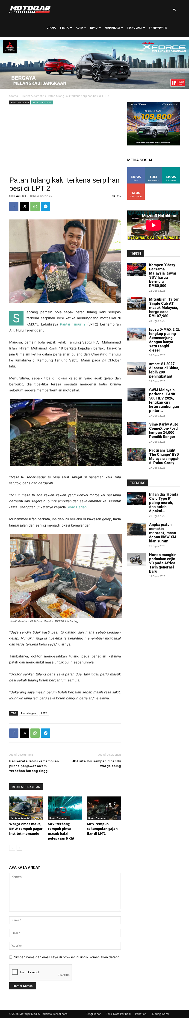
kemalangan (28, 713)
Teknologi (134, 27)
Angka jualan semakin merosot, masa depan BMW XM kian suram (162, 532)
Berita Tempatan (42, 102)
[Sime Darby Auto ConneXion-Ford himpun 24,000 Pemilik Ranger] (136, 428)
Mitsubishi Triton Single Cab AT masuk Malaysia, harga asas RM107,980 (164, 307)
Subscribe (136, 185)
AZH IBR (21, 196)
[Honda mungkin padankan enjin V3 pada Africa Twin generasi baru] (136, 559)
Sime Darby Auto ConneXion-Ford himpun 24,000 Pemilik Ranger (163, 430)
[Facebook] (13, 206)
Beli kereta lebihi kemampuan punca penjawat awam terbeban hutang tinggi (34, 766)
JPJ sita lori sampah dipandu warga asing (96, 763)
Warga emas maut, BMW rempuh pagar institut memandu (26, 829)
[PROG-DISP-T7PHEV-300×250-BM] (153, 144)
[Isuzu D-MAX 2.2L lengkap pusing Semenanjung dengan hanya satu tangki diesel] (136, 334)
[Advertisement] (65, 140)
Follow (153, 169)
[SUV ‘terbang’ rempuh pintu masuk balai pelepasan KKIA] (65, 808)
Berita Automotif (33, 96)
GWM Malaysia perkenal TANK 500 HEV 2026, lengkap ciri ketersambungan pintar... (164, 400)
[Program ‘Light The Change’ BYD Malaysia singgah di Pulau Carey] (136, 454)
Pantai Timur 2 (73, 324)
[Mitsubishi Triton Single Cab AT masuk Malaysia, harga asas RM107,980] (136, 303)
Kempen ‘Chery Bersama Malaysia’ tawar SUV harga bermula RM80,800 (163, 275)
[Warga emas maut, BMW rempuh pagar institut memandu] (26, 808)
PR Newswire (158, 27)
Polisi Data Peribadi (118, 1014)
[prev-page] (12, 848)
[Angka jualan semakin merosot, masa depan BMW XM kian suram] (136, 529)
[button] (174, 9)
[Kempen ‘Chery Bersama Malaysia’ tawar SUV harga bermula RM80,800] (136, 269)
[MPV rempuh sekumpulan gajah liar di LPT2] (104, 808)
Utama (51, 27)
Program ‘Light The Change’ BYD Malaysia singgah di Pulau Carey (164, 456)
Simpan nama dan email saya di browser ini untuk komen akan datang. (67, 957)
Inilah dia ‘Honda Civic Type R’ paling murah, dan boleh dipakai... (163, 502)
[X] (24, 206)
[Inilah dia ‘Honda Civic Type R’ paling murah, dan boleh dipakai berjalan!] (136, 498)
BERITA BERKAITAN (26, 787)
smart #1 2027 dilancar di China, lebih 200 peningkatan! (164, 370)
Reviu (93, 27)
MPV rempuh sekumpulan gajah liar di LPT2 (102, 829)
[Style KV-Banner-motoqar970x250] (94, 87)
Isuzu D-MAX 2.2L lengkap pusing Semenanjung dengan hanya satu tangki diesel (164, 339)
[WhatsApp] (35, 206)
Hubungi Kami (160, 1014)
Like (136, 169)
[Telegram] (45, 206)
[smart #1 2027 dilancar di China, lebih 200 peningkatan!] (136, 368)
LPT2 (44, 713)
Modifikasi (112, 27)
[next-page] (19, 848)
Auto (79, 27)
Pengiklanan (93, 1014)
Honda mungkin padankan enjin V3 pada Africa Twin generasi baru (162, 563)
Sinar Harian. (77, 507)
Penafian (140, 1014)
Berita (64, 27)
